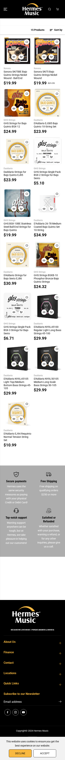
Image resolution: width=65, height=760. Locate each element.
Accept (44, 753)
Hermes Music (41, 730)
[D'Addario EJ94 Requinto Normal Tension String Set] (17, 413)
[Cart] (57, 9)
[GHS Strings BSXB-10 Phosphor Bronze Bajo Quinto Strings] (47, 255)
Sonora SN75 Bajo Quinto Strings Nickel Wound (45, 75)
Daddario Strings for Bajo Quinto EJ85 (15, 173)
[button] (6, 9)
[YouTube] (23, 712)
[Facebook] (8, 712)
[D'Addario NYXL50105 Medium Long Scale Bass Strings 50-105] (47, 358)
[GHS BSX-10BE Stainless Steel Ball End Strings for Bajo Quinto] (17, 203)
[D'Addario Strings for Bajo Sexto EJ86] (17, 255)
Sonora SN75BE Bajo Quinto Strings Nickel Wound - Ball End (15, 75)
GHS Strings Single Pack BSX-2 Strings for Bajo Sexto (47, 175)
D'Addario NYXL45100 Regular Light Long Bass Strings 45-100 (47, 330)
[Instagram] (16, 712)
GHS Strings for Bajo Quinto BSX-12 (15, 125)
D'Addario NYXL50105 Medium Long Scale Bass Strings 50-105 (46, 382)
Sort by (58, 29)
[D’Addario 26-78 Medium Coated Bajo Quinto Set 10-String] (47, 203)
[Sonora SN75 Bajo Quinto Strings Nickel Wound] (47, 51)
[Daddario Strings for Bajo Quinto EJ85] (17, 151)
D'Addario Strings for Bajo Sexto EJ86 (15, 277)
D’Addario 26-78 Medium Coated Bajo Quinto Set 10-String (47, 226)
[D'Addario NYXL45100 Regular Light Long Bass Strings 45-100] (47, 306)
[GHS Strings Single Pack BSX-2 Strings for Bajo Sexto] (47, 151)
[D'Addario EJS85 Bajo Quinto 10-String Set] (47, 103)
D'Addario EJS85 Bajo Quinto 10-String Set (46, 125)
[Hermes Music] (32, 9)
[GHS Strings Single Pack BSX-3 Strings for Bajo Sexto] (17, 306)
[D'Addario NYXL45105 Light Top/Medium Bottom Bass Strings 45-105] (17, 358)
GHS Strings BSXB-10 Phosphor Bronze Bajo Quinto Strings (46, 278)
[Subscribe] (60, 702)
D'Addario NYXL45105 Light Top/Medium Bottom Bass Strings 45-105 (17, 383)
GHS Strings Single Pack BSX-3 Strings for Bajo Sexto (17, 330)
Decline (20, 753)
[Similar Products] (27, 42)
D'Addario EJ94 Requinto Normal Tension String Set (17, 437)
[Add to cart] (21, 57)
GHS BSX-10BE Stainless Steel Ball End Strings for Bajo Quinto (17, 226)
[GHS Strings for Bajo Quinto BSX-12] (17, 103)
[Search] (49, 9)
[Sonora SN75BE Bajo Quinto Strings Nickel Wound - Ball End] (17, 51)
